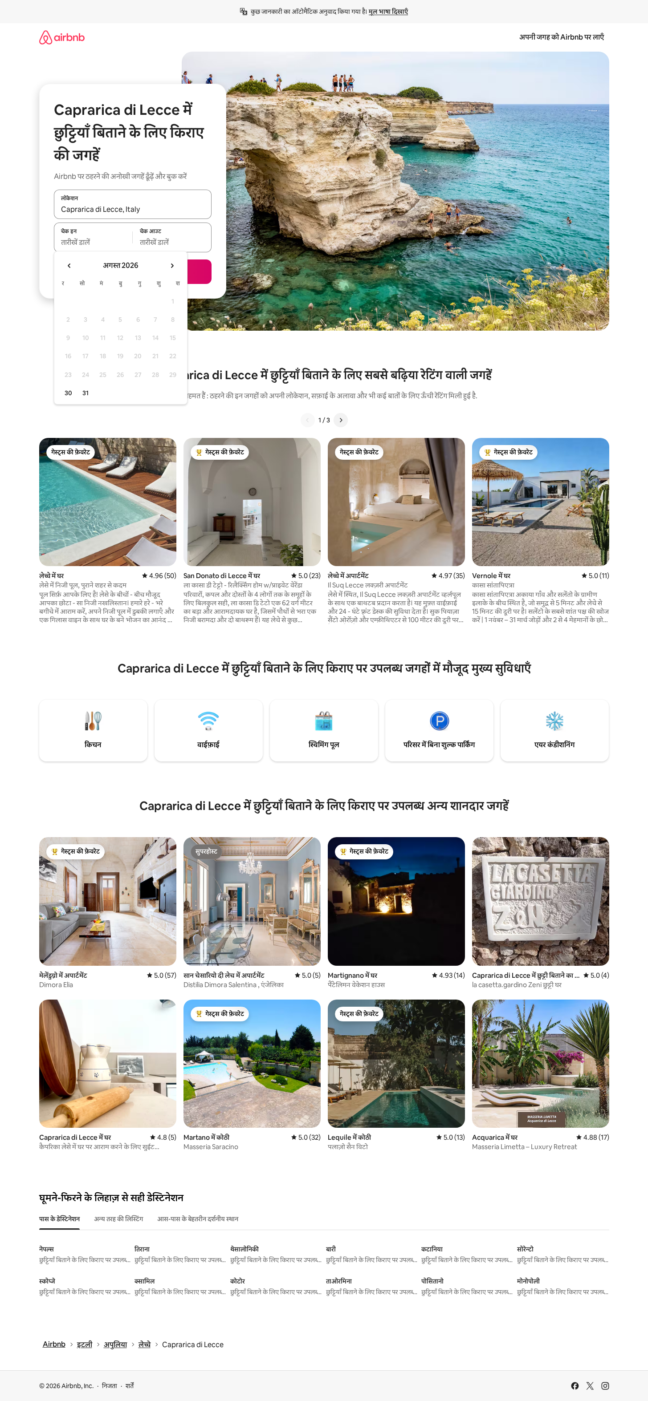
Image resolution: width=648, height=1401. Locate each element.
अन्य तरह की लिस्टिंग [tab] (118, 1219)
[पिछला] (308, 420)
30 (68, 393)
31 (85, 393)
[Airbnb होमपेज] (62, 37)
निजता (109, 1386)
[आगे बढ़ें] (341, 420)
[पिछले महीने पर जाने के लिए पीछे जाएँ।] (69, 265)
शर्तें (130, 1386)
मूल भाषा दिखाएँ (388, 12)
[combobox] (132, 209)
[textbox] (93, 242)
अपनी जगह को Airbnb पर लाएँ (561, 37)
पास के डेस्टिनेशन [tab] (59, 1219)
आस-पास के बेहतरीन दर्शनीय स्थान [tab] (197, 1219)
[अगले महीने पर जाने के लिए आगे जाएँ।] (172, 265)
